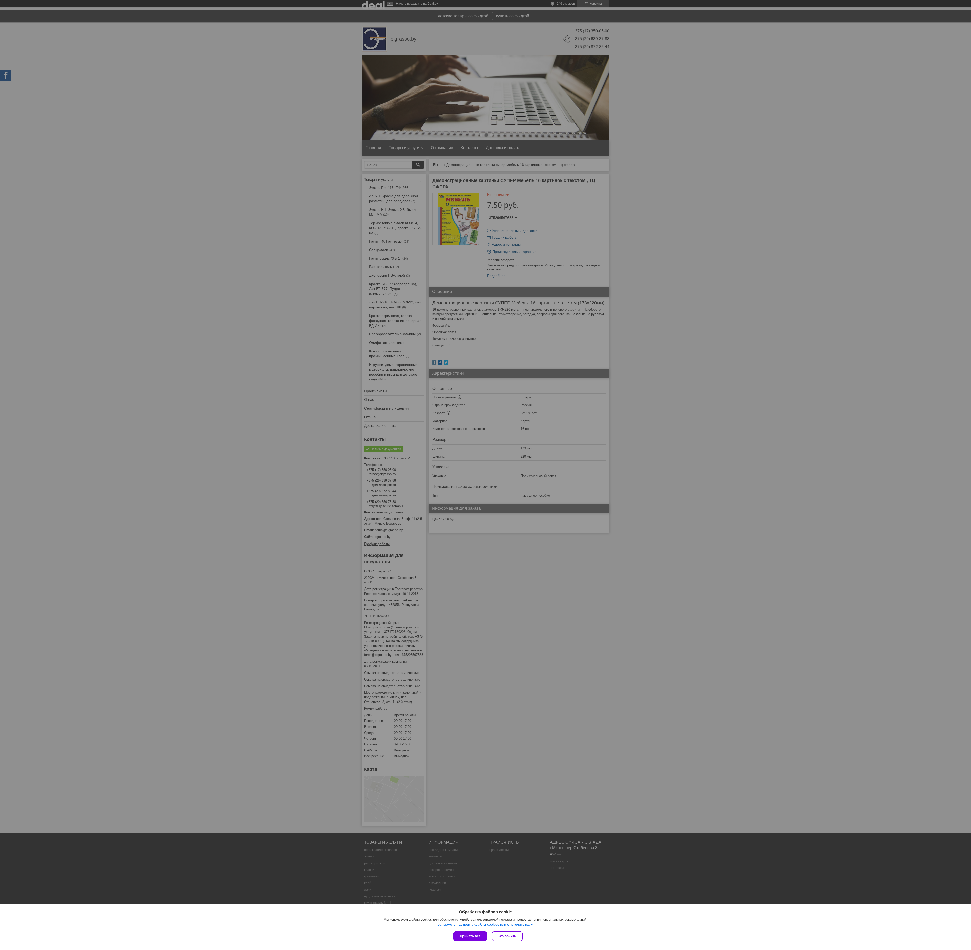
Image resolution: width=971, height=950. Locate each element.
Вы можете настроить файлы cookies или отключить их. (483, 924)
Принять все (470, 936)
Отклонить (507, 936)
